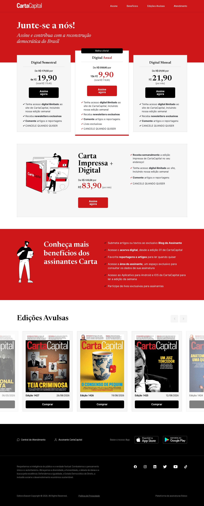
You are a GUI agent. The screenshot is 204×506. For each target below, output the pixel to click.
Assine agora (44, 92)
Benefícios (132, 6)
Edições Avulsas (156, 6)
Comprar (47, 404)
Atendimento (180, 6)
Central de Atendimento (33, 439)
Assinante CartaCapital (70, 439)
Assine (114, 6)
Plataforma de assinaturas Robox (171, 496)
